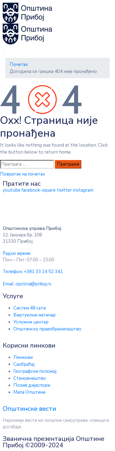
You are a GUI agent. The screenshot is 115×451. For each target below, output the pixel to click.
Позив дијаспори (31, 385)
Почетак (19, 64)
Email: (27, 284)
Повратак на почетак (22, 174)
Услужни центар (30, 322)
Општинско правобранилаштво (47, 329)
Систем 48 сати (29, 308)
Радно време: (17, 253)
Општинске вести (29, 408)
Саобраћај (23, 364)
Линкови (23, 357)
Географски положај (34, 371)
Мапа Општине (29, 392)
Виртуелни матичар (34, 315)
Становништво (29, 378)
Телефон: (33, 272)
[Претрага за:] (27, 164)
